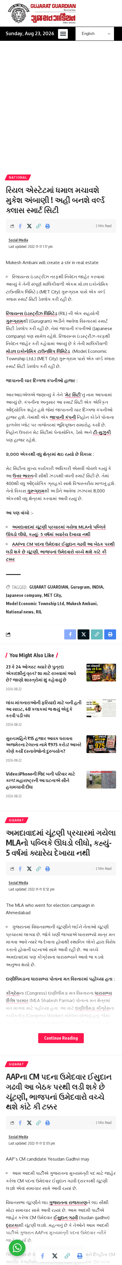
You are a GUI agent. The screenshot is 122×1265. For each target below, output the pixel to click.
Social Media (18, 240)
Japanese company (23, 595)
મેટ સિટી (73, 395)
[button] (63, 34)
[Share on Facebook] (20, 226)
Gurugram (80, 586)
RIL (39, 611)
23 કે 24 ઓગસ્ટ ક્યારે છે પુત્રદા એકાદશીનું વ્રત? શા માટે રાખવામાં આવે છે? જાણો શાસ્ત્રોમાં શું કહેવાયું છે (41, 673)
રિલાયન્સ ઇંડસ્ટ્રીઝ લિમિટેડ (31, 313)
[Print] (48, 226)
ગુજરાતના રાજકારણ (68, 1202)
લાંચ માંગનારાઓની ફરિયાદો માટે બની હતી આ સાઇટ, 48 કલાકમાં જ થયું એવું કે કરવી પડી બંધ (43, 709)
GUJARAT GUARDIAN (48, 586)
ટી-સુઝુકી (102, 432)
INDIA (97, 586)
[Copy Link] (38, 226)
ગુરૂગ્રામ (14, 321)
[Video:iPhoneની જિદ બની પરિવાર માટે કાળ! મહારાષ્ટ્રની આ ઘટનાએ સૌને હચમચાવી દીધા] (101, 780)
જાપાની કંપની (63, 417)
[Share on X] (29, 226)
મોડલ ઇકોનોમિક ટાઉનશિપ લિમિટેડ (38, 351)
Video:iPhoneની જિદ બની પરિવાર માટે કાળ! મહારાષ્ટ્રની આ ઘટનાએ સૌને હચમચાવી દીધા (40, 780)
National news (19, 611)
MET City (52, 595)
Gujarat (16, 820)
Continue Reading (61, 1038)
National (18, 177)
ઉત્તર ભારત (23, 476)
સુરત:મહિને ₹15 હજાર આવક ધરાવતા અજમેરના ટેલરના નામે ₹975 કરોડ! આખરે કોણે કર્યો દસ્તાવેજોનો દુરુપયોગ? (43, 745)
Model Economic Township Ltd (35, 603)
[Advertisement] (61, 111)
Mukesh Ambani (81, 603)
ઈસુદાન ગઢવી (66, 1217)
